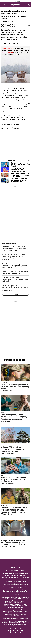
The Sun (18, 43)
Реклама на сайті (7, 573)
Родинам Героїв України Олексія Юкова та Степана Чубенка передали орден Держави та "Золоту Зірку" (14, 511)
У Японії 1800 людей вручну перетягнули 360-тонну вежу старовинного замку (13, 449)
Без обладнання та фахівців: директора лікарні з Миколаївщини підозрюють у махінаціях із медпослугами (15, 288)
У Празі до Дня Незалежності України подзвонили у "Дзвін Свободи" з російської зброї (13, 542)
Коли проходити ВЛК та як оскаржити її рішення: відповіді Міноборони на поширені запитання (14, 418)
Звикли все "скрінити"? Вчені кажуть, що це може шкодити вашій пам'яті (13, 479)
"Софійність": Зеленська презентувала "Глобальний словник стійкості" (15, 279)
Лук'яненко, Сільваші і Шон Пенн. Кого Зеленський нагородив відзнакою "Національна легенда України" (14, 257)
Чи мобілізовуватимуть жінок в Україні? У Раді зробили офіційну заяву (15, 386)
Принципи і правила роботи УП (11, 577)
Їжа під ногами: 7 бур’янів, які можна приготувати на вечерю (15, 272)
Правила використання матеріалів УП (16, 575)
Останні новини (9, 243)
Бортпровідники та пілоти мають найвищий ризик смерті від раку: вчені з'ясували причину (14, 248)
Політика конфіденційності (21, 573)
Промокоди (25, 577)
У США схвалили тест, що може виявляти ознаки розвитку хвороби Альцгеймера (15, 265)
